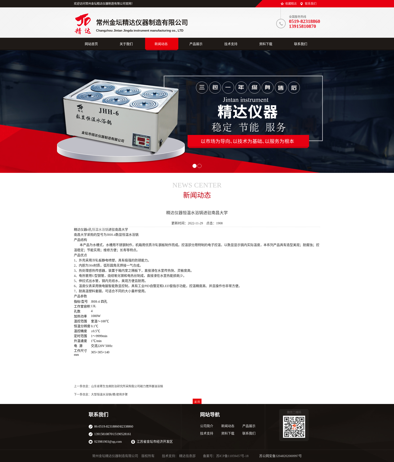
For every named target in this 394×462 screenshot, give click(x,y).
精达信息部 (187, 456)
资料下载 (227, 433)
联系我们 (310, 3)
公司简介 (206, 426)
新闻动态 (227, 426)
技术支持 (206, 433)
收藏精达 (291, 3)
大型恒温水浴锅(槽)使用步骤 (109, 394)
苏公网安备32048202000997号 (280, 456)
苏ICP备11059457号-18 (232, 456)
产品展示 (248, 426)
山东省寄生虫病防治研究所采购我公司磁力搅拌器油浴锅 (127, 386)
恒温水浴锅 (100, 229)
